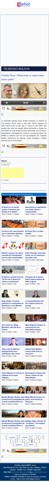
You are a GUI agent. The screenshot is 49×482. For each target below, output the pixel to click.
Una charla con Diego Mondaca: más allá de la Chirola (11, 327)
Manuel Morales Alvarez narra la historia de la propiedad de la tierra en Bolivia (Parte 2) (13, 399)
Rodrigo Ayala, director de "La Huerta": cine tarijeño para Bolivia (35, 423)
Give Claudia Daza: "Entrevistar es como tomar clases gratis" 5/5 (10, 163)
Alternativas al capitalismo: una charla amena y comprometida (35, 209)
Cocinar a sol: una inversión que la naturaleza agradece (13, 232)
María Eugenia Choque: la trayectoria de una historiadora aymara (35, 327)
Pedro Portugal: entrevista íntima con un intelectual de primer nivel (35, 255)
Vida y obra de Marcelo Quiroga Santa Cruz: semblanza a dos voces (11, 351)
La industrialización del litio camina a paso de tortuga (34, 303)
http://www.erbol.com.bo (20, 472)
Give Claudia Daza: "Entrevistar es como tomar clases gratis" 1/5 (2, 163)
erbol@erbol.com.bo (40, 472)
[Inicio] (23, 4)
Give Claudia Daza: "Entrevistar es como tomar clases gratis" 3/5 (6, 163)
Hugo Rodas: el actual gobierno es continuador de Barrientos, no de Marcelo (12, 303)
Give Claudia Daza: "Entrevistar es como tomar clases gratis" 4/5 (8, 163)
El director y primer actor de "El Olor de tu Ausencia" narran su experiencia (12, 279)
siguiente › (19, 444)
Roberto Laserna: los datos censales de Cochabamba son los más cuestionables (12, 255)
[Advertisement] (24, 40)
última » (32, 444)
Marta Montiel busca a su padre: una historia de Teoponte (35, 399)
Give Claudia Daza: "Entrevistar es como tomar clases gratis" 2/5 (4, 163)
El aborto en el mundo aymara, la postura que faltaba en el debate (10, 209)
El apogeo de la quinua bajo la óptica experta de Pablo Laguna (35, 279)
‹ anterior (24, 437)
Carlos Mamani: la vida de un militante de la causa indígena (13, 375)
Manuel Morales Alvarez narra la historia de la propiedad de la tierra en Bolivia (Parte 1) (13, 423)
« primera (11, 437)
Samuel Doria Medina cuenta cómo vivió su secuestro (33, 351)
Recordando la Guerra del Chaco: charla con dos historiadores (35, 375)
